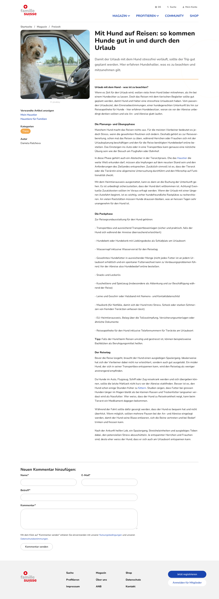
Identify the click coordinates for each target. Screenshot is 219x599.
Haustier (182, 158)
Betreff (25, 490)
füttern (142, 388)
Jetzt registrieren (187, 574)
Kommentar (28, 505)
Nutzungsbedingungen (110, 534)
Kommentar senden (36, 546)
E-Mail (85, 475)
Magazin (101, 573)
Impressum (73, 586)
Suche (70, 573)
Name (25, 475)
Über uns (101, 580)
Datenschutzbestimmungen (34, 538)
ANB (98, 586)
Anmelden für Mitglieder (187, 582)
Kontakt (130, 586)
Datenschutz (133, 580)
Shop (129, 573)
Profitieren (72, 580)
